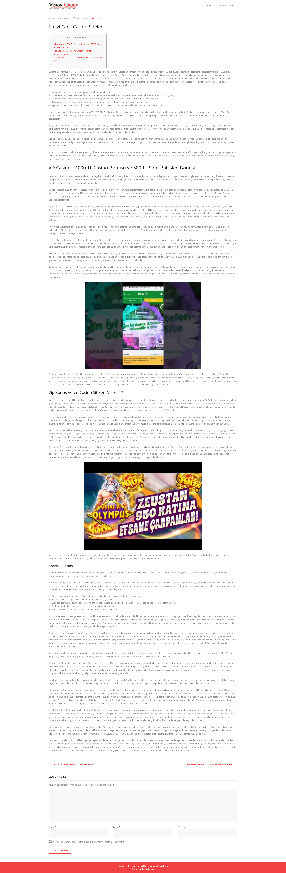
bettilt (144, 243)
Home (208, 5)
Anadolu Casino (61, 54)
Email (116, 827)
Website (181, 827)
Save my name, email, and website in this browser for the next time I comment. (87, 841)
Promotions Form (225, 5)
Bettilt (98, 18)
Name (52, 827)
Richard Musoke (61, 18)
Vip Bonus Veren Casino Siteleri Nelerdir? (73, 50)
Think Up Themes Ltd (136, 866)
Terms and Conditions (143, 869)
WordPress (163, 866)
